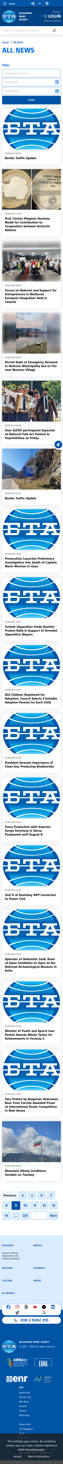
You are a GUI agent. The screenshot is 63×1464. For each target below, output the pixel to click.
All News (18, 42)
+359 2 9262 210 (34, 1320)
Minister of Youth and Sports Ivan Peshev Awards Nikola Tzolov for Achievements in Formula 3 (30, 1034)
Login (54, 16)
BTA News (24, 1401)
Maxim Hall (24, 1424)
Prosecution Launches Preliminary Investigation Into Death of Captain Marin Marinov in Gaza (31, 562)
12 (44, 1205)
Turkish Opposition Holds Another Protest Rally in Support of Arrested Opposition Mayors (31, 630)
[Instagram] (18, 1307)
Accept (17, 1456)
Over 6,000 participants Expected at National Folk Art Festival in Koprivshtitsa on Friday (30, 434)
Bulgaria (8, 1245)
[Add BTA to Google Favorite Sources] (45, 1312)
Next (53, 1216)
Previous (10, 1195)
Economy (39, 1268)
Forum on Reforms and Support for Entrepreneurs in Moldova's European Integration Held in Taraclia (31, 296)
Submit (31, 100)
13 (53, 1205)
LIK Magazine (26, 1429)
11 (35, 1205)
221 (25, 1216)
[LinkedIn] (54, 1307)
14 (6, 1216)
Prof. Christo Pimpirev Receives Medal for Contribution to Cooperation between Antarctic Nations (27, 224)
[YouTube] (36, 1307)
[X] (45, 1307)
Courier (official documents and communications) (11, 1256)
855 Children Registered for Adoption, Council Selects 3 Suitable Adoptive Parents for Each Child (31, 698)
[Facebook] (9, 1307)
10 (25, 1205)
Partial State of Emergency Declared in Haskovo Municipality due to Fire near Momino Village (31, 366)
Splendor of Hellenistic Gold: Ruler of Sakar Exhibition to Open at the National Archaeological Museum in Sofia (31, 965)
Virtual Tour (25, 1397)
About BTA (24, 1392)
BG (39, 3)
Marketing (24, 1415)
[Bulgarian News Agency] (9, 1346)
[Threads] (27, 1307)
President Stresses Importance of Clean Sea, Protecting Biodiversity (29, 764)
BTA (21, 1387)
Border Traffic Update (20, 158)
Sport (37, 1280)
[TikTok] (18, 1312)
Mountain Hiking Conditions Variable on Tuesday (25, 1173)
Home (5, 42)
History (22, 1410)
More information (39, 1456)
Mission (23, 1406)
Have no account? (52, 20)
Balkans (7, 1268)
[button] (33, 3)
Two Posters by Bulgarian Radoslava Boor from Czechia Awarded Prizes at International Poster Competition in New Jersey (31, 1104)
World (38, 1245)
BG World (8, 1293)
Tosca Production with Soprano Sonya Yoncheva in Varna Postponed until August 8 (28, 830)
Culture (7, 1280)
